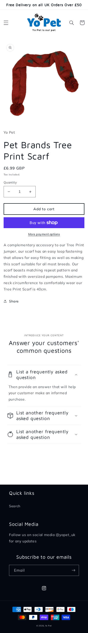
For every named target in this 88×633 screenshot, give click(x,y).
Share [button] (14, 301)
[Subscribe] (73, 570)
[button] (6, 22)
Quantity (10, 182)
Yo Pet (48, 625)
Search (15, 506)
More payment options (44, 234)
